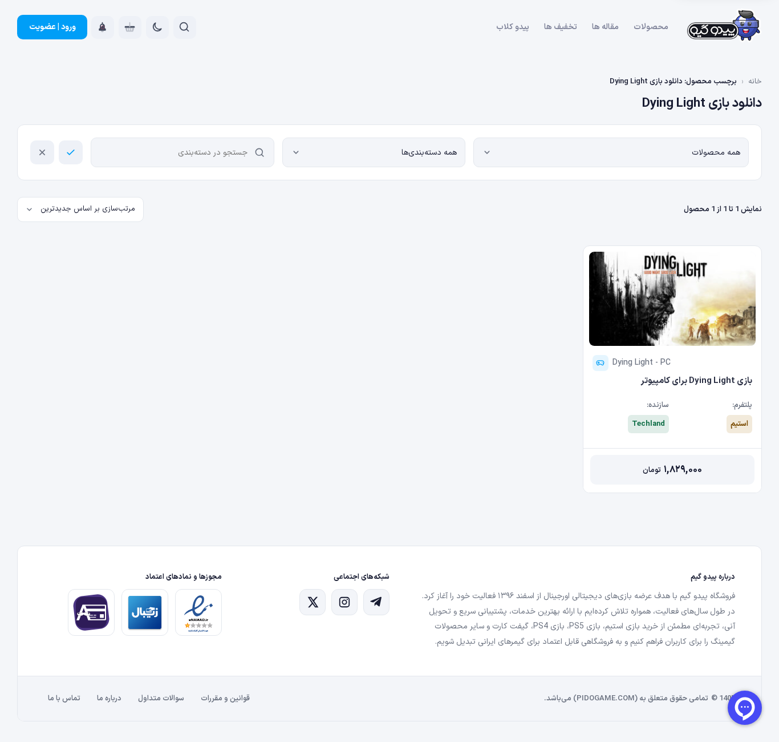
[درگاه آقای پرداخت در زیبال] (91, 612)
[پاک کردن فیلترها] (42, 152)
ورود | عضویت (52, 27)
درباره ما (109, 698)
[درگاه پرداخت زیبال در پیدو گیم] (144, 612)
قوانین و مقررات (225, 698)
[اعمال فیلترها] (71, 152)
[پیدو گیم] (724, 27)
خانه (755, 81)
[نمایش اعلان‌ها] (102, 27)
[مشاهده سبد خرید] (130, 27)
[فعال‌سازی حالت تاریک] (157, 27)
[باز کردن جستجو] (184, 27)
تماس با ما (64, 698)
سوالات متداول (161, 698)
